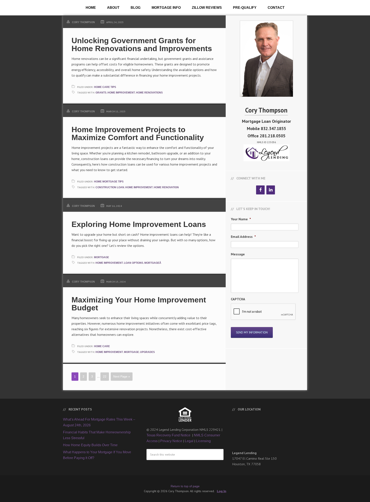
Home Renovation (166, 187)
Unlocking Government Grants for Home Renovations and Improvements (142, 44)
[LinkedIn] (270, 189)
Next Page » (121, 376)
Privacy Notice (171, 441)
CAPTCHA (238, 299)
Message (238, 254)
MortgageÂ (153, 262)
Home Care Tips (105, 87)
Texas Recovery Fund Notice (168, 435)
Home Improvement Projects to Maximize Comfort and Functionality (138, 133)
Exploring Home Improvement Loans (139, 224)
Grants (100, 92)
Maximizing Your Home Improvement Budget (139, 303)
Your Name (241, 219)
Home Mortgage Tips (109, 181)
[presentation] (263, 312)
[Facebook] (260, 189)
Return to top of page (185, 486)
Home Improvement (121, 92)
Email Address (243, 236)
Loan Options (133, 262)
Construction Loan (109, 187)
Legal (189, 441)
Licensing (203, 441)
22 (104, 376)
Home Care (102, 346)
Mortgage (101, 257)
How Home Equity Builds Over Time (90, 445)
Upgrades (147, 352)
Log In (221, 491)
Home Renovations (149, 92)
